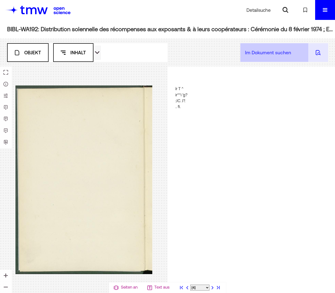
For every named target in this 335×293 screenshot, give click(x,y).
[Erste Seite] (181, 288)
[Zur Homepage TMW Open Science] (62, 10)
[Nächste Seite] (212, 288)
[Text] (6, 119)
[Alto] (6, 131)
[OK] (285, 10)
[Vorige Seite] (187, 288)
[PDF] (6, 107)
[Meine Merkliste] (305, 10)
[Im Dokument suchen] (318, 52)
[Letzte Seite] (218, 288)
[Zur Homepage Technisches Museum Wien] (27, 10)
